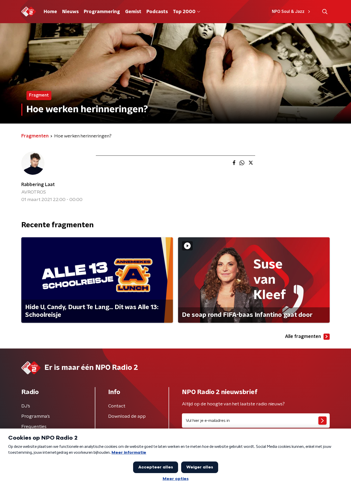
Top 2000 (184, 12)
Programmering (102, 12)
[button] (325, 11)
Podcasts (157, 12)
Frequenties (34, 426)
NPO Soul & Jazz (288, 12)
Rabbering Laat (38, 184)
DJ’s (25, 406)
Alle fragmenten (303, 336)
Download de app (127, 416)
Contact (116, 406)
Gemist (133, 12)
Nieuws (70, 12)
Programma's (35, 416)
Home (50, 12)
